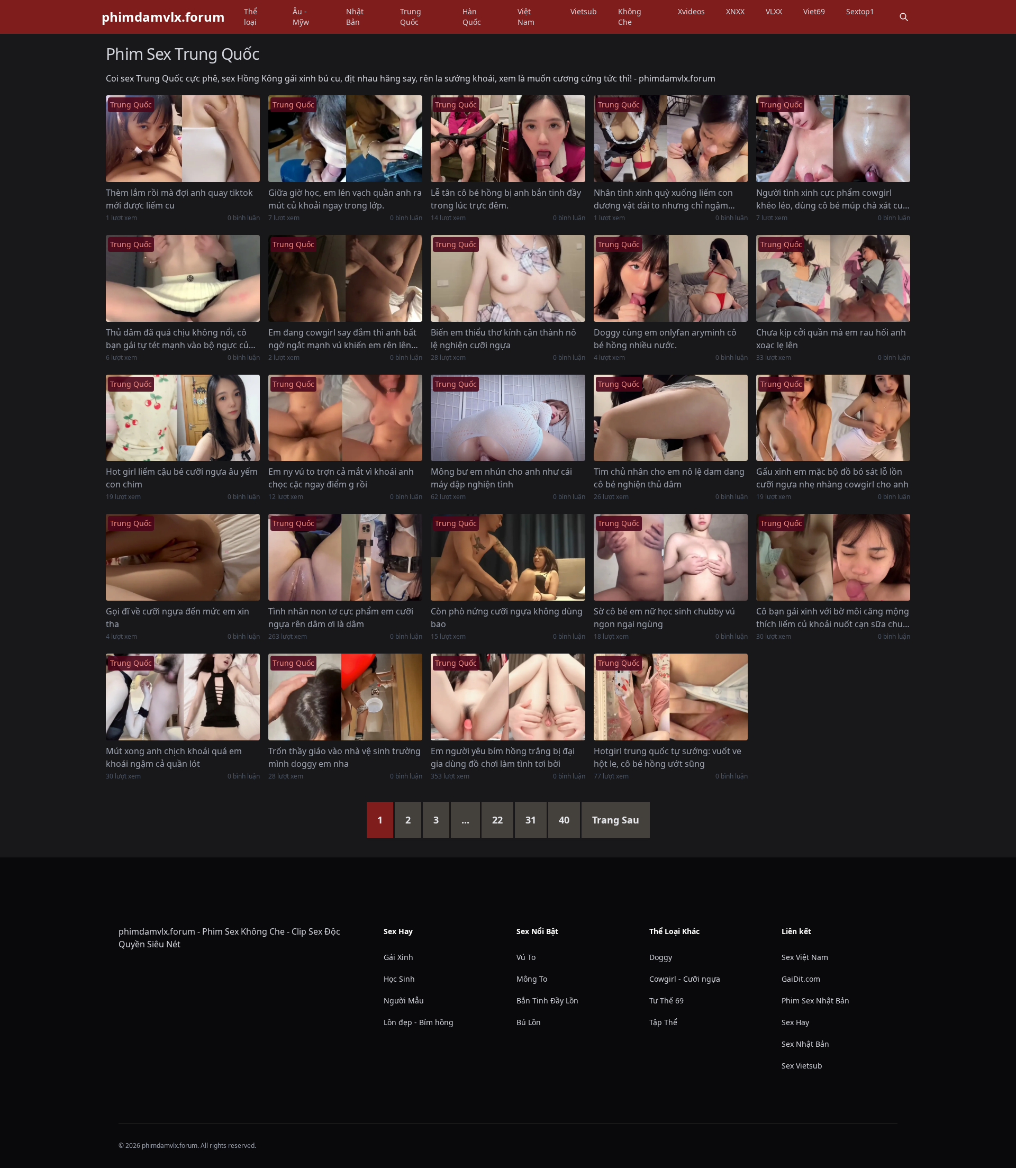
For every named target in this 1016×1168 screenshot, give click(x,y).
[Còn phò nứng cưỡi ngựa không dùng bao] (508, 557)
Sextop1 (860, 11)
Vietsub (583, 11)
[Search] (903, 17)
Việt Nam (526, 16)
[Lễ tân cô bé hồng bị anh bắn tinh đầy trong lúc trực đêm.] (508, 138)
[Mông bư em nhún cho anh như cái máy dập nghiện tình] (508, 418)
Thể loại (250, 16)
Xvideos (691, 11)
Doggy (660, 957)
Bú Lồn (528, 1022)
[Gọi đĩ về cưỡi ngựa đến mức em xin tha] (183, 557)
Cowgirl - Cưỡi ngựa (684, 979)
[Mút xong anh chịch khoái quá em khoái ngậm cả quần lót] (183, 697)
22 (497, 819)
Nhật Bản (355, 16)
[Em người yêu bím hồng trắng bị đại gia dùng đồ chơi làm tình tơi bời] (508, 697)
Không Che (629, 16)
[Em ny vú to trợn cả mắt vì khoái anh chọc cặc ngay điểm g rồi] (345, 418)
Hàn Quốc (471, 16)
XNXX (735, 11)
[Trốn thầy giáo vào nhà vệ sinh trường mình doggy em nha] (345, 697)
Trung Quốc (410, 16)
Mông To (531, 979)
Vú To (526, 957)
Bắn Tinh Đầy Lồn (547, 1000)
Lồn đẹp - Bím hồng (418, 1022)
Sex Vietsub (802, 1066)
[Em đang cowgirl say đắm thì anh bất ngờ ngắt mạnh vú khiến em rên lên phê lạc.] (345, 278)
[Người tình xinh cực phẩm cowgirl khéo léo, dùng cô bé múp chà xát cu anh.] (833, 138)
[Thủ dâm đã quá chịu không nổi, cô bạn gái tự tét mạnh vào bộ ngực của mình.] (183, 278)
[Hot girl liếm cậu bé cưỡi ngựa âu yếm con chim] (183, 418)
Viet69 (814, 11)
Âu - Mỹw (301, 16)
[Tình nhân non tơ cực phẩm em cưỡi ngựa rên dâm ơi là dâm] (345, 557)
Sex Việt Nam (805, 957)
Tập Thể (663, 1022)
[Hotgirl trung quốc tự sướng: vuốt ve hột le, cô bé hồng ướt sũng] (671, 697)
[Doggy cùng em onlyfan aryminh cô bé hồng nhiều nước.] (671, 278)
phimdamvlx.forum (163, 16)
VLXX (774, 11)
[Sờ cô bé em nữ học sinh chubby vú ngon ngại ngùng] (671, 557)
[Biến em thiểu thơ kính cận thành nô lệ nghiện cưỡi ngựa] (508, 278)
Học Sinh (399, 979)
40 (564, 819)
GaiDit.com (801, 979)
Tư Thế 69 (666, 1000)
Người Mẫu (404, 1000)
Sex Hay (795, 1022)
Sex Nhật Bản (805, 1044)
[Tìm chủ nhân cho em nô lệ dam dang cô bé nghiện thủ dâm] (671, 418)
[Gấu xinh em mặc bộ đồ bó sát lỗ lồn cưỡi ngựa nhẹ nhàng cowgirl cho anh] (833, 418)
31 (530, 819)
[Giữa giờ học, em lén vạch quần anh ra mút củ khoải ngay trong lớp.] (345, 138)
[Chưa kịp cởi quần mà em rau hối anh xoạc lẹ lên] (833, 278)
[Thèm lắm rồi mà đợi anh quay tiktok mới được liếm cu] (183, 138)
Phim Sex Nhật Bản (815, 1000)
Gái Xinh (398, 957)
